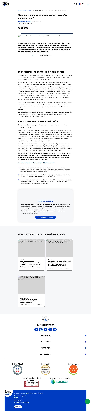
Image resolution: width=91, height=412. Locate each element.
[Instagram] (41, 331)
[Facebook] (36, 331)
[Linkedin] (22, 28)
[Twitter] (25, 28)
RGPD (16, 398)
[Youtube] (55, 331)
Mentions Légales (20, 396)
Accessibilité (18, 400)
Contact (18, 406)
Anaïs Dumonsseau (24, 21)
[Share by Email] (27, 28)
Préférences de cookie (21, 402)
